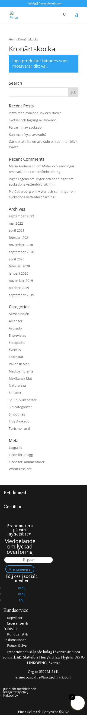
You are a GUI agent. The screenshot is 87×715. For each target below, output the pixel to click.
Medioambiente (21, 371)
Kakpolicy (10, 695)
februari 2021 (19, 237)
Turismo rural (19, 428)
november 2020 (21, 245)
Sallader (15, 392)
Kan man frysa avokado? (27, 134)
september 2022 (21, 216)
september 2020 (21, 252)
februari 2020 (19, 266)
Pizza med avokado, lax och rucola (35, 113)
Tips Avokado (19, 421)
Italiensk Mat (19, 364)
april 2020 (16, 259)
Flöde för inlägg (21, 454)
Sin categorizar (20, 407)
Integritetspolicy (15, 692)
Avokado (15, 328)
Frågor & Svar (17, 645)
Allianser (16, 321)
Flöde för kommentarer (27, 462)
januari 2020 (18, 273)
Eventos (15, 349)
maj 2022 (16, 223)
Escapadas (17, 342)
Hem (12, 39)
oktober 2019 (19, 288)
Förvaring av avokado (25, 127)
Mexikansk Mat (20, 378)
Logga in (15, 447)
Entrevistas (17, 335)
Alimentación (19, 314)
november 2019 (21, 280)
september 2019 (21, 295)
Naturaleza (17, 385)
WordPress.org (20, 469)
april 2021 (16, 230)
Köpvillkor (14, 617)
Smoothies (17, 414)
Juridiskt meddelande (20, 689)
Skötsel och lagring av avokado (32, 120)
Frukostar (16, 357)
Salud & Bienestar (23, 400)
